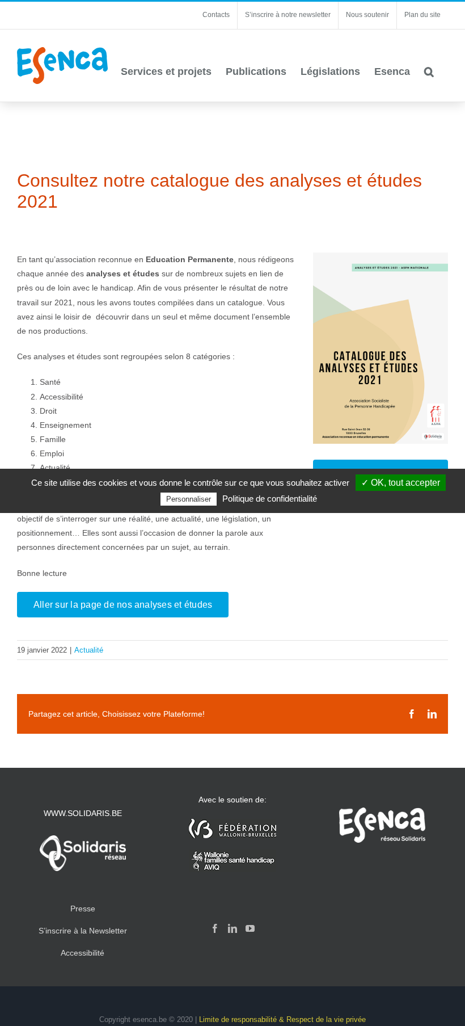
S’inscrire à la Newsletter (83, 930)
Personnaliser (188, 499)
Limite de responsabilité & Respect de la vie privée (282, 1019)
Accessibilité (82, 952)
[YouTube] (250, 928)
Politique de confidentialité (269, 498)
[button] (429, 71)
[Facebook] (214, 928)
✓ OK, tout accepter (400, 482)
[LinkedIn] (232, 928)
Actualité (88, 650)
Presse (82, 908)
